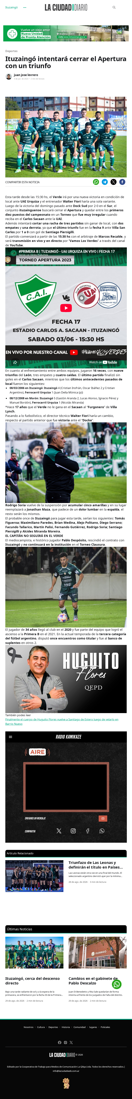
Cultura (41, 1027)
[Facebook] (122, 182)
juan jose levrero (26, 75)
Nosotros (28, 1027)
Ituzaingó (11, 7)
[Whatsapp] (96, 182)
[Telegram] (105, 182)
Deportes (11, 51)
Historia (66, 1027)
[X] (114, 182)
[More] (24, 7)
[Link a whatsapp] (117, 983)
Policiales (105, 1027)
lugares (93, 1027)
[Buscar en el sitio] (114, 7)
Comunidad (80, 1027)
